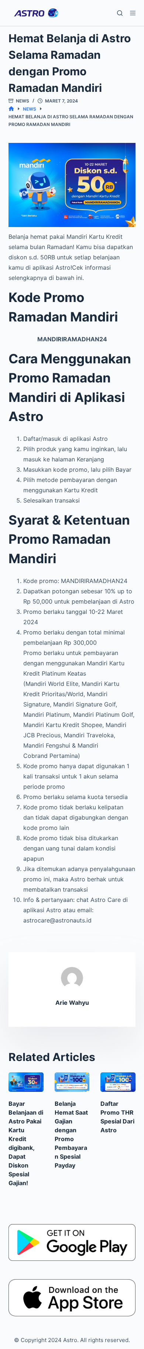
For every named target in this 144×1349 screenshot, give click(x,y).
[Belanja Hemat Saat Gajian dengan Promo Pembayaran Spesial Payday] (72, 1082)
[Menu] (133, 13)
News (22, 101)
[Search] (120, 13)
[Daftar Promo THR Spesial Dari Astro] (117, 1082)
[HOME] (11, 109)
